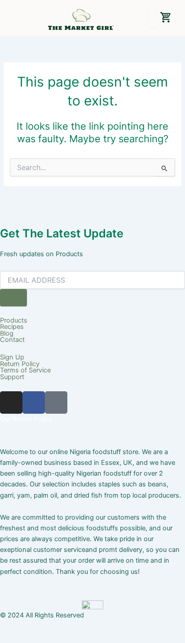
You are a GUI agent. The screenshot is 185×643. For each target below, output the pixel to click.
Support (12, 377)
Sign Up (12, 357)
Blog (6, 333)
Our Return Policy (26, 419)
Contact (12, 340)
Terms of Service (25, 370)
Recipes (12, 327)
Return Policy (20, 364)
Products (13, 320)
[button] (12, 19)
